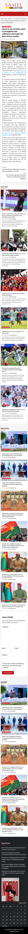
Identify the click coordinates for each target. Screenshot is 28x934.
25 (3, 923)
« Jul (3, 926)
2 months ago (6, 335)
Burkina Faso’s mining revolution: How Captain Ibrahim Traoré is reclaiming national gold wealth (12, 515)
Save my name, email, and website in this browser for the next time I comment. (13, 665)
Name (4, 648)
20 (10, 920)
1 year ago (5, 39)
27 (10, 923)
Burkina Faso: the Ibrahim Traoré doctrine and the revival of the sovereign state (13, 605)
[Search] (25, 14)
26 (7, 923)
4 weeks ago (5, 257)
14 (14, 916)
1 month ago (6, 296)
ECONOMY (4, 26)
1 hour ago (5, 457)
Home (9, 26)
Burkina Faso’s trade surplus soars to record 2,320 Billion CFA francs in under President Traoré (13, 576)
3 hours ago (5, 488)
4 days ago (5, 608)
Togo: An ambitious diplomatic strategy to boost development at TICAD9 (14, 169)
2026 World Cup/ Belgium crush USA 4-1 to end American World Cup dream (13, 410)
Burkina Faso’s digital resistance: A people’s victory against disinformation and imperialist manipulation (13, 545)
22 (17, 920)
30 (21, 923)
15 (17, 916)
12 (7, 916)
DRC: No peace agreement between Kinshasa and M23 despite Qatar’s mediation (16, 175)
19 (7, 920)
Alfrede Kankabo (11, 39)
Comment (5, 627)
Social (7, 449)
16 (21, 916)
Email (17, 648)
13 (10, 916)
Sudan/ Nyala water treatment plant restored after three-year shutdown (12, 454)
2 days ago (5, 518)
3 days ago (5, 549)
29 (17, 923)
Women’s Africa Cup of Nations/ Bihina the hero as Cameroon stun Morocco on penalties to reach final (14, 215)
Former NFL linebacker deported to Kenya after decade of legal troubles (13, 254)
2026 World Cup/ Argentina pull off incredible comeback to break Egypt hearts (12, 369)
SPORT (7, 209)
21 (14, 920)
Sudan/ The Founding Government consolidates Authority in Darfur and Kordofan (12, 484)
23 (21, 920)
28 (14, 923)
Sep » (6, 926)
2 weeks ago (5, 219)
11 (3, 916)
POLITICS (8, 478)
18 (3, 920)
